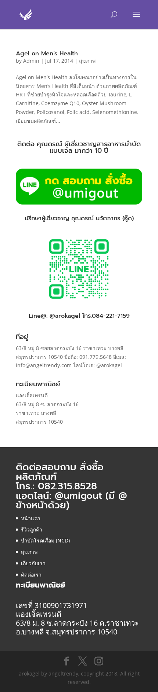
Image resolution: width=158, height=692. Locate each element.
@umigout (80, 496)
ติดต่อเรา (31, 574)
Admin (31, 60)
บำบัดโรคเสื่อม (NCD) (45, 540)
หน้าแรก (30, 518)
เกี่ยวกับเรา (33, 563)
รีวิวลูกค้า (31, 529)
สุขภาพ (87, 60)
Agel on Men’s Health (47, 53)
